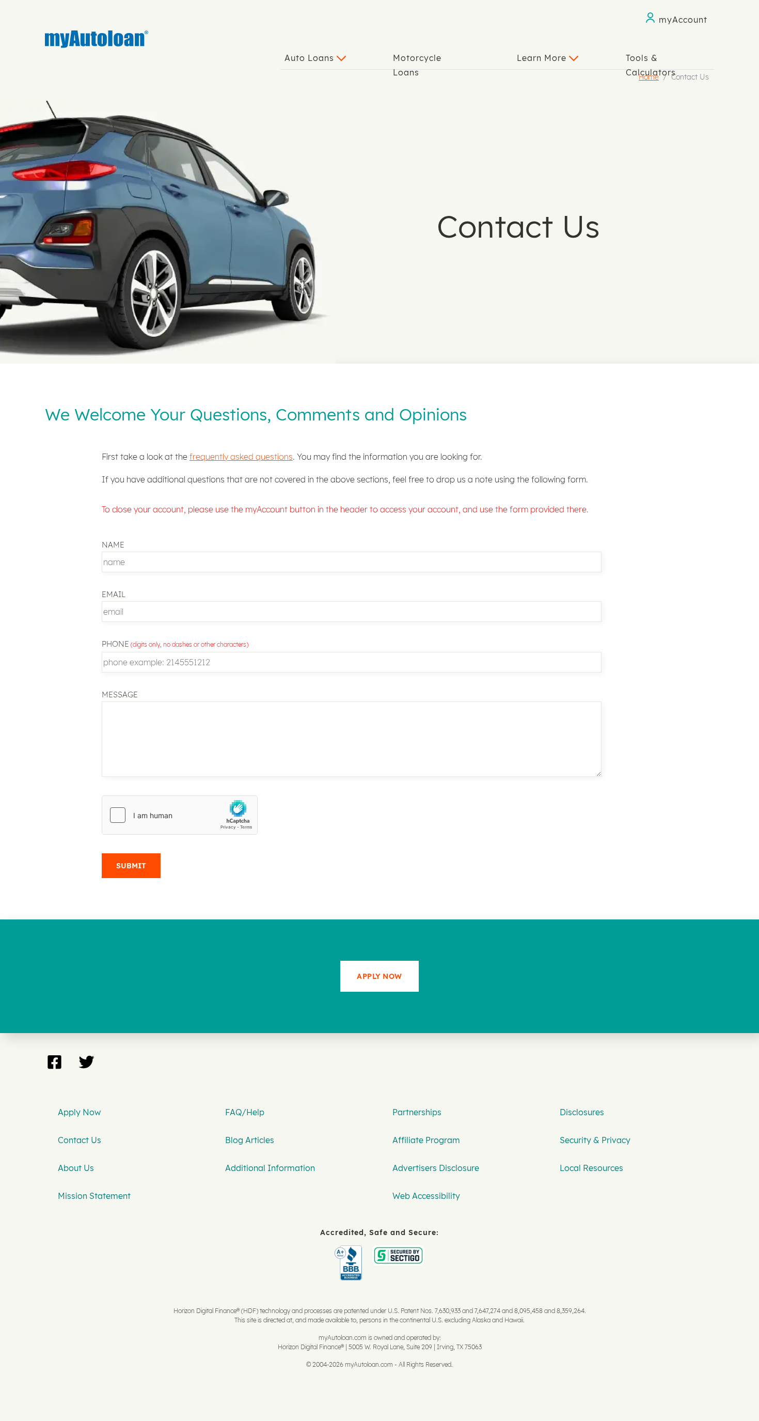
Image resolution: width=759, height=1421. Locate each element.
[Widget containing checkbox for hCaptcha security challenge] (180, 815)
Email (113, 594)
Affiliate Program (426, 1140)
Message (120, 694)
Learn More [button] (543, 58)
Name (113, 545)
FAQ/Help (244, 1112)
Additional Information (270, 1168)
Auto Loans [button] (310, 58)
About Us (76, 1168)
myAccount (683, 19)
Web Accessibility (426, 1196)
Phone (115, 644)
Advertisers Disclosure (435, 1168)
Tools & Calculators (651, 61)
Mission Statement (94, 1196)
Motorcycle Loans (417, 61)
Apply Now (79, 1112)
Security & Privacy (595, 1140)
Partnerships (416, 1112)
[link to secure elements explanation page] (350, 1252)
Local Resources (591, 1168)
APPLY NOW (379, 976)
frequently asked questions (241, 456)
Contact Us (79, 1140)
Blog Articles (249, 1140)
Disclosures (582, 1112)
